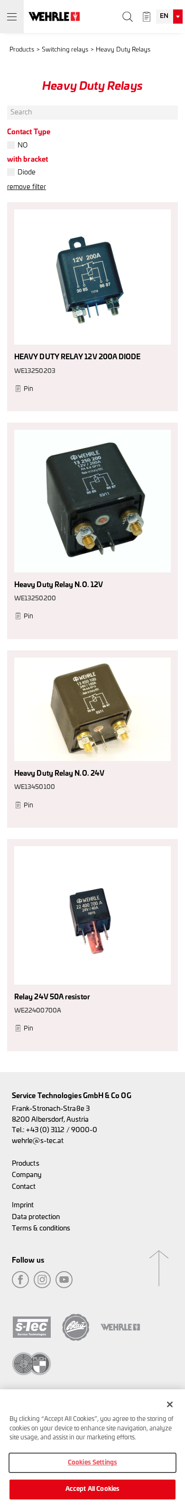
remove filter (26, 187)
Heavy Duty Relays (123, 50)
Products (21, 50)
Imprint (23, 1205)
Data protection (36, 1217)
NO (23, 145)
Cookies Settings (92, 1463)
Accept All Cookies (92, 1489)
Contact (24, 1186)
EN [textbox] (164, 16)
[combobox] (169, 16)
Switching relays (65, 50)
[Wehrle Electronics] (54, 16)
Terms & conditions (41, 1228)
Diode (27, 172)
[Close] (169, 1404)
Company (27, 1174)
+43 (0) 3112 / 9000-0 (61, 1130)
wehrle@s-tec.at (38, 1140)
